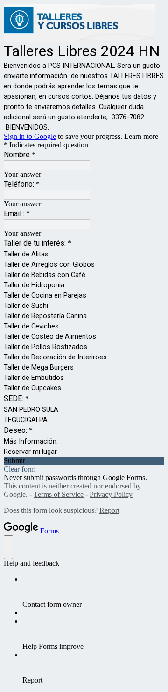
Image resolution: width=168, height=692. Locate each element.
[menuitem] (93, 592)
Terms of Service (59, 494)
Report (109, 510)
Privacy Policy (111, 494)
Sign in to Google (30, 136)
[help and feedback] (8, 547)
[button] (84, 461)
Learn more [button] (141, 136)
